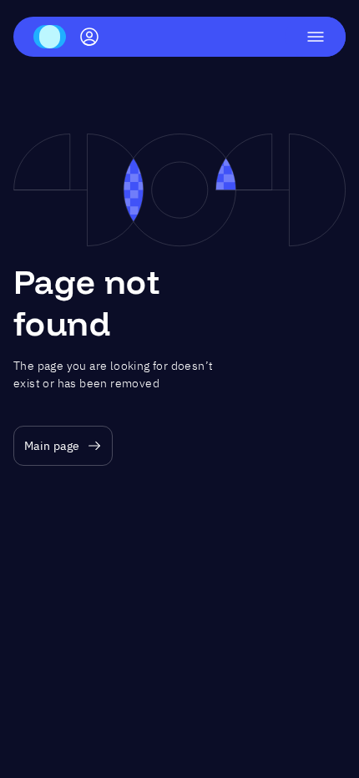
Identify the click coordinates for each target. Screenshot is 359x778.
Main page (52, 445)
